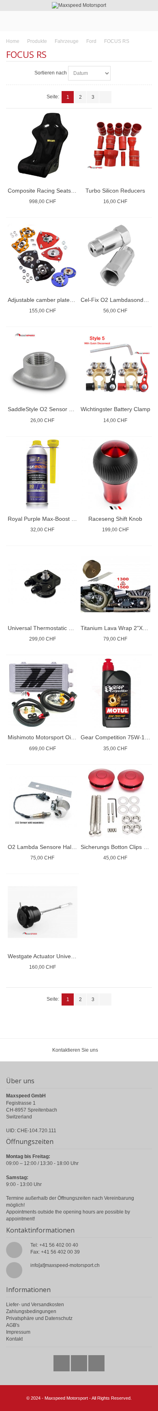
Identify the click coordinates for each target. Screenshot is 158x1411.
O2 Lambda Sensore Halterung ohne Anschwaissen (74, 847)
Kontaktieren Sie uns (75, 1050)
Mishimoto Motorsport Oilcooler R (51, 737)
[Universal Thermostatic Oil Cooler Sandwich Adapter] (43, 584)
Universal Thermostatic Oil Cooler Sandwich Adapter (75, 628)
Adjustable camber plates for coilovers (56, 300)
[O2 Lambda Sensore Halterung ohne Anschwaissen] (43, 803)
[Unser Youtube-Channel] (96, 1361)
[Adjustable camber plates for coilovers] (43, 256)
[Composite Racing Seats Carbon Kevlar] (43, 146)
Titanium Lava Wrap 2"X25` (116, 628)
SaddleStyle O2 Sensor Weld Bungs (54, 409)
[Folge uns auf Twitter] (62, 1361)
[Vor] (105, 97)
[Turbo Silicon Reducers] (116, 146)
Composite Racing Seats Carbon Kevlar (58, 190)
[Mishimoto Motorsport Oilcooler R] (43, 693)
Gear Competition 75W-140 (116, 737)
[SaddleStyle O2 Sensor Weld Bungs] (43, 365)
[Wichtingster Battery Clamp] (116, 365)
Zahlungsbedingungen (31, 1311)
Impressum (18, 1332)
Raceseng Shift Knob (115, 519)
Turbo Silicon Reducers (115, 190)
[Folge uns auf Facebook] (79, 1361)
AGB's (12, 1325)
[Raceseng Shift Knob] (116, 474)
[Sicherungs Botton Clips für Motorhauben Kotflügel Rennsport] (116, 803)
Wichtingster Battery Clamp (115, 409)
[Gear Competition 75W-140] (116, 693)
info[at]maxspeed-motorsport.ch (65, 1265)
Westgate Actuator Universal (44, 956)
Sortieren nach (50, 73)
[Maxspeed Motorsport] (79, 5)
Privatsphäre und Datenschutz (39, 1318)
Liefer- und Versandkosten (35, 1304)
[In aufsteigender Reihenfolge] (118, 73)
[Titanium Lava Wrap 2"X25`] (116, 584)
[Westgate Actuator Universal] (43, 912)
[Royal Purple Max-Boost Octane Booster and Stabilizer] (43, 474)
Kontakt (14, 1339)
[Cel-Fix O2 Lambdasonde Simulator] (116, 256)
